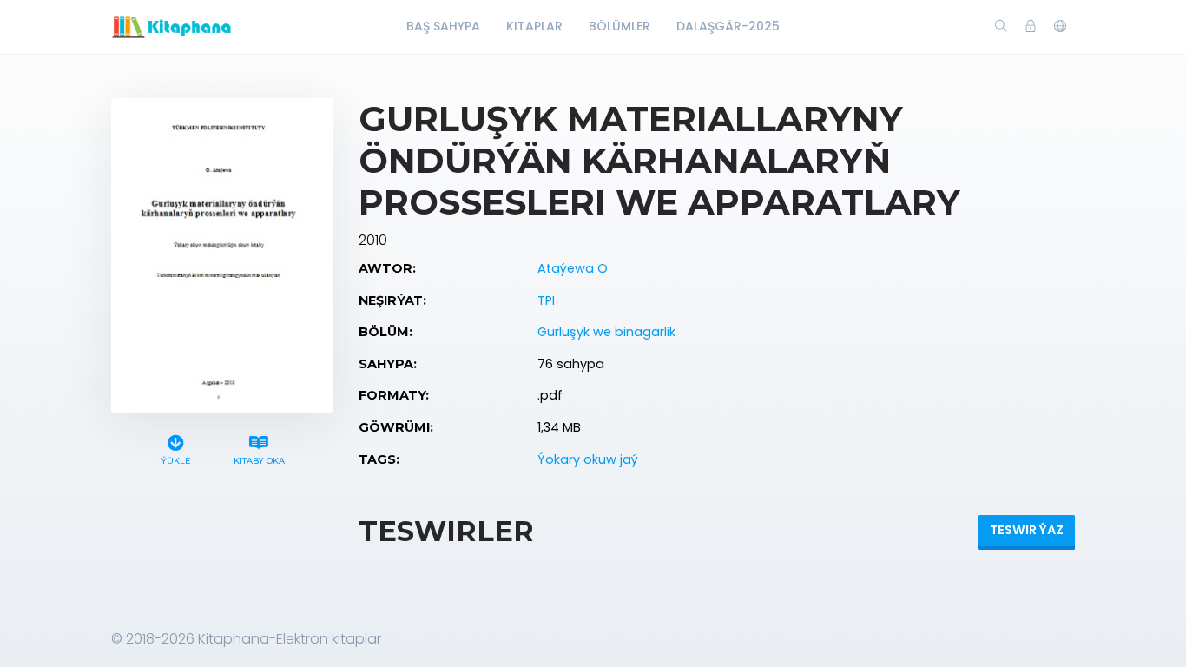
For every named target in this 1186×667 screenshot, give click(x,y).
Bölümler (619, 26)
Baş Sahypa (443, 26)
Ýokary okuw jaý (587, 459)
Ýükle (175, 461)
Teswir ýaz (1027, 529)
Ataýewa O (572, 268)
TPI (546, 300)
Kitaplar (534, 26)
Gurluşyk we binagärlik (606, 331)
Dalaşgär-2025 (728, 26)
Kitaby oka (259, 461)
